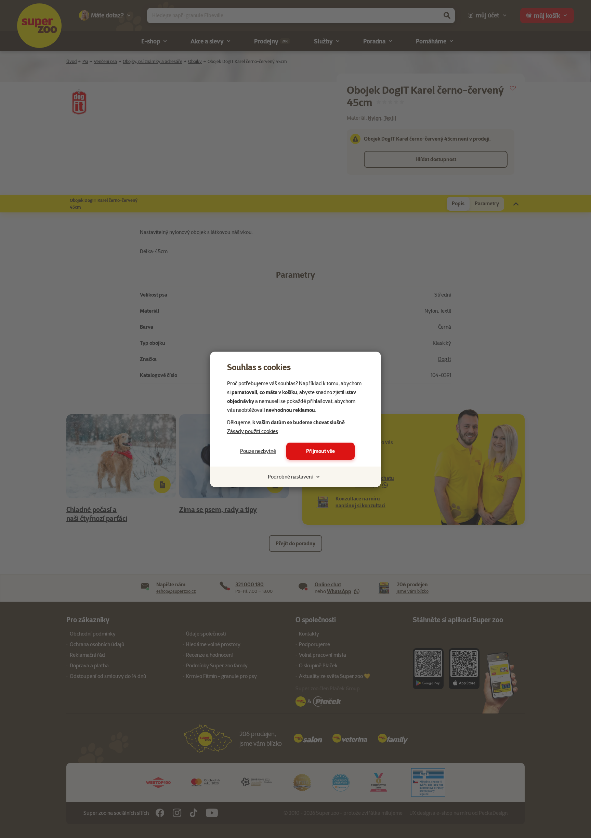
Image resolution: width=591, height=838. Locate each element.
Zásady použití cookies (252, 431)
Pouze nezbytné (258, 451)
